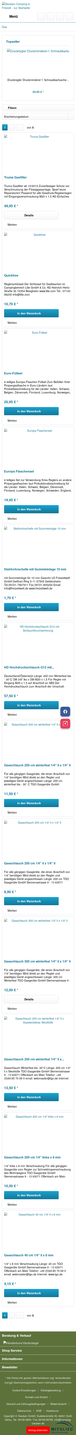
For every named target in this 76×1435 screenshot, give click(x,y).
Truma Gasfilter (15, 177)
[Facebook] (65, 711)
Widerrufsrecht (58, 1404)
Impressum (52, 1410)
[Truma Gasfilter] (38, 152)
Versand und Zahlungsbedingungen (26, 1404)
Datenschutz (24, 1410)
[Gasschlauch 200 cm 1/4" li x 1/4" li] (38, 838)
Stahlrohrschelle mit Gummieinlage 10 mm (35, 569)
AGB (39, 1410)
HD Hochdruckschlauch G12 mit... (29, 667)
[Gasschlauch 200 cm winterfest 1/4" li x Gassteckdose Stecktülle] (38, 1033)
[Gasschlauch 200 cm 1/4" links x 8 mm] (38, 1132)
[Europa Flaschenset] (38, 446)
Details (29, 215)
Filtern (12, 108)
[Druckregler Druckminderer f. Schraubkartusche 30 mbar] (38, 62)
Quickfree (11, 275)
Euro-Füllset (13, 373)
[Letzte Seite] (20, 127)
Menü (13, 16)
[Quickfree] (38, 250)
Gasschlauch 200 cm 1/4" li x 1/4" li (29, 863)
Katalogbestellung (51, 1390)
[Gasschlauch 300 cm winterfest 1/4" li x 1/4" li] (38, 936)
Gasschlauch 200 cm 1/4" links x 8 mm (32, 1157)
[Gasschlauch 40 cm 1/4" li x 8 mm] (38, 1229)
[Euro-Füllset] (38, 348)
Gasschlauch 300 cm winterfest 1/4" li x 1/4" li (37, 961)
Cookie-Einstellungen (24, 1390)
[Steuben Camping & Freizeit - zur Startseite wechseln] (20, 6)
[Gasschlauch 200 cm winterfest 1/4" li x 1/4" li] (38, 739)
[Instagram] (65, 723)
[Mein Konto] (60, 16)
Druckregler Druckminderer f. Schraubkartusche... (38, 80)
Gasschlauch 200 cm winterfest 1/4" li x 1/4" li (37, 765)
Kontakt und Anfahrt (36, 1397)
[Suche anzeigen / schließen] (41, 16)
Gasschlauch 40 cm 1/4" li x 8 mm (28, 1255)
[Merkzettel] (51, 16)
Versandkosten (63, 1377)
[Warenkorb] (70, 16)
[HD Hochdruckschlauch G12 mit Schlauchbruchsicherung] (38, 642)
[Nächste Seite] (12, 127)
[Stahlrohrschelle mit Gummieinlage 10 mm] (38, 543)
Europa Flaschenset (19, 471)
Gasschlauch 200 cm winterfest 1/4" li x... (34, 1059)
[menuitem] (10, 16)
